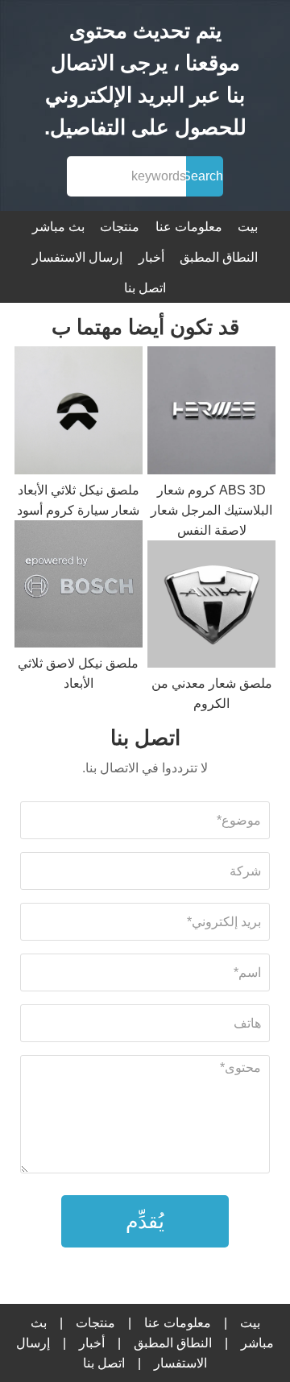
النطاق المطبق (219, 257)
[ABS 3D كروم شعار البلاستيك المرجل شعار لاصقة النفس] (211, 413)
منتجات (119, 227)
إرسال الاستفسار (77, 257)
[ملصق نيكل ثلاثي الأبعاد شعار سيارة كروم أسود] (78, 413)
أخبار (151, 257)
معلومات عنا (188, 227)
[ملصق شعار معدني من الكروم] (211, 607)
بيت (248, 227)
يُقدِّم (145, 1221)
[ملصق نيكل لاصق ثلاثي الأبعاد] (78, 587)
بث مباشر (58, 227)
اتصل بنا (145, 288)
